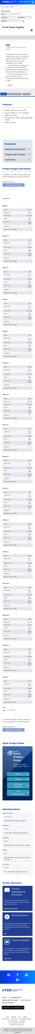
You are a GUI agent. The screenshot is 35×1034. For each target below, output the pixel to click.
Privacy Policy (5, 1019)
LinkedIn (17, 979)
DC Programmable (18, 792)
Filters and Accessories (8, 1002)
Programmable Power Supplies (10, 1000)
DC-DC (18, 779)
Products (4, 997)
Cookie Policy (14, 1019)
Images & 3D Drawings (15, 154)
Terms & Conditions (13, 1021)
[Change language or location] (3, 7)
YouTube (26, 974)
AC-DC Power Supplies (15, 997)
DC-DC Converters (26, 1000)
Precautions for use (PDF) (16, 1024)
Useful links (10, 159)
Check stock (29, 222)
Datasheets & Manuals (15, 149)
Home (7, 1017)
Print (8, 974)
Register (25, 1017)
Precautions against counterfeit (16, 1023)
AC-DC (18, 774)
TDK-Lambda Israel (24, 1)
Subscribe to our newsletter (12, 1008)
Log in (19, 1017)
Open (33, 2)
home (6, 7)
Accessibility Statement (25, 1019)
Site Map (13, 1017)
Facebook (17, 974)
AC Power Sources (18, 785)
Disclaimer (22, 1021)
